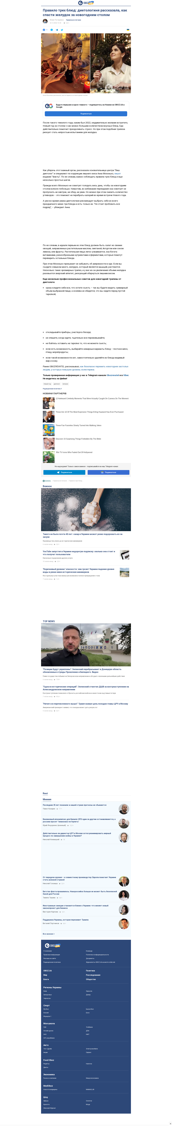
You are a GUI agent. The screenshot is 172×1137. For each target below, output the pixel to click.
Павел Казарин (49, 809)
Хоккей (46, 1013)
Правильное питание (73, 20)
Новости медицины (50, 1089)
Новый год (47, 384)
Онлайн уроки (48, 1031)
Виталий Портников (51, 923)
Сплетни (89, 1101)
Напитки (89, 1064)
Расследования (93, 975)
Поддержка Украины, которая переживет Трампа (65, 920)
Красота (46, 1104)
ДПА (87, 1031)
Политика (90, 971)
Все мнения (48, 934)
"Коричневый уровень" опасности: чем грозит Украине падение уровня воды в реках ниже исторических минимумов (78, 570)
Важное (47, 486)
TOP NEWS (49, 621)
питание (65, 384)
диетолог (57, 384)
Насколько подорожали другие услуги (58, 558)
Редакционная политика (51, 389)
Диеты (45, 1067)
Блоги (46, 979)
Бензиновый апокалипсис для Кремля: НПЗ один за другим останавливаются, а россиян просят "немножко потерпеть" (79, 820)
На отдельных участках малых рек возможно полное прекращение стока (71, 576)
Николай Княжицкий (51, 839)
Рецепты (46, 1064)
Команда (89, 951)
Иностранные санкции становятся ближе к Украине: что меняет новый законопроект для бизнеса (75, 907)
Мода (88, 1104)
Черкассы (47, 998)
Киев (45, 991)
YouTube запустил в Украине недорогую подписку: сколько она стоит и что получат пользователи (79, 552)
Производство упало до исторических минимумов (62, 541)
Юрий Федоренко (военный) (54, 825)
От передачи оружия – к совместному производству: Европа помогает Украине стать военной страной (79, 878)
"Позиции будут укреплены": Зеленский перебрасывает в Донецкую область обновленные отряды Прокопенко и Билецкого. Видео (82, 670)
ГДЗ (44, 1027)
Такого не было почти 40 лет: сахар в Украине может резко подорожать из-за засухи (82, 535)
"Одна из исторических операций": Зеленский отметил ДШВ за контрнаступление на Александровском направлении (86, 688)
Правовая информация (51, 955)
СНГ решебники (49, 1038)
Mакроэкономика (92, 1078)
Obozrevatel (113, 375)
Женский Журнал (49, 1108)
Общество (91, 979)
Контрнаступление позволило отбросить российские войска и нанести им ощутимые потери (79, 693)
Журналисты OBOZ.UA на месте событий (100, 962)
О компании (47, 951)
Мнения (47, 799)
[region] (86, 151)
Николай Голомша (50, 883)
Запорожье (47, 995)
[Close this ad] (170, 1123)
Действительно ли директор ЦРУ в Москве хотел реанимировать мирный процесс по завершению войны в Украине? (77, 834)
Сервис (88, 1052)
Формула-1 (47, 1016)
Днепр (88, 995)
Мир (45, 975)
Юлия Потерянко (57, 20)
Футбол (46, 1009)
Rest (45, 793)
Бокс (88, 1013)
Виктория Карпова (50, 912)
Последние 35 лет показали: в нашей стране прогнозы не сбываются (74, 805)
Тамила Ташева (49, 898)
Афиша (45, 1101)
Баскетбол (90, 1009)
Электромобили (92, 1049)
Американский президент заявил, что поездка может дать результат (70, 707)
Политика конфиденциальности (97, 955)
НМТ (87, 1034)
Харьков (89, 991)
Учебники (89, 1027)
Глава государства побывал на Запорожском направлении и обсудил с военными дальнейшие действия (84, 676)
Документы (90, 958)
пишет (117, 173)
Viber (125, 375)
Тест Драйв (47, 1049)
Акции (45, 1052)
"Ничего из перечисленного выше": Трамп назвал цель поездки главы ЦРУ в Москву (85, 704)
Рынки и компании (49, 1078)
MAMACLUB (90, 1089)
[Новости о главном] (47, 481)
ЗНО (44, 1034)
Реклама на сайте (49, 958)
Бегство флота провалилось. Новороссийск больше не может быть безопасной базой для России (80, 892)
